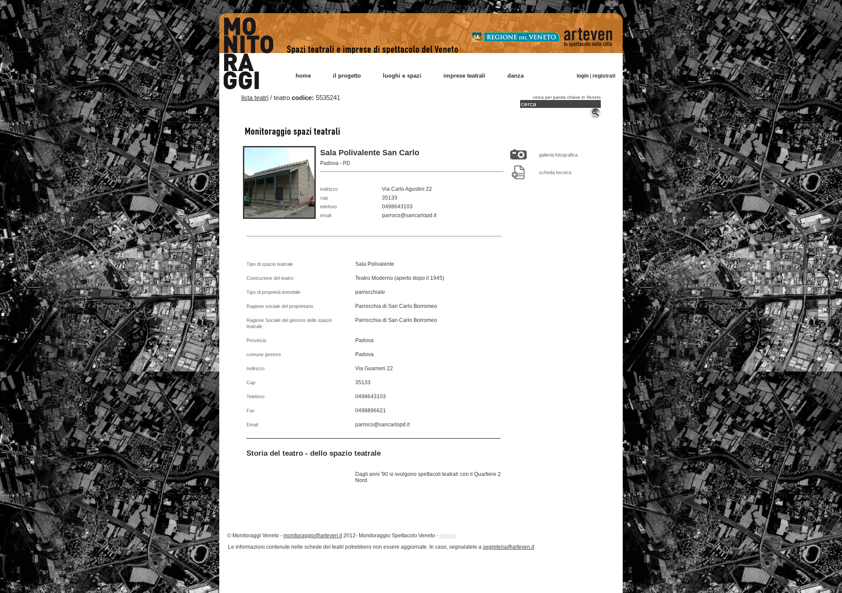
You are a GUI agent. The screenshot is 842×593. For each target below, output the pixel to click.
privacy (448, 535)
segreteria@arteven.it (508, 547)
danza (515, 75)
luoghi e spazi (402, 75)
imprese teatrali (464, 75)
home (303, 75)
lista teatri (254, 97)
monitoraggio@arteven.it (312, 535)
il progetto (347, 75)
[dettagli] (518, 172)
